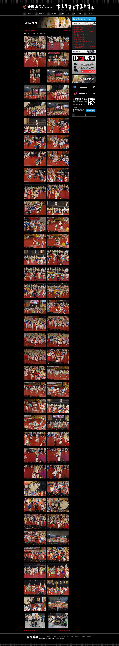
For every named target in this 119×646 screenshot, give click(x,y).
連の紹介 (49, 636)
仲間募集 (83, 636)
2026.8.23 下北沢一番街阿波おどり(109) (83, 26)
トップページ (42, 636)
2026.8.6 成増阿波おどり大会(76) (81, 29)
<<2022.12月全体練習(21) (29, 30)
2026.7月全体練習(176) (79, 37)
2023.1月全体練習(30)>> (65, 30)
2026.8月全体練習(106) (79, 28)
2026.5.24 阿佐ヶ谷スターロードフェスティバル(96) (84, 42)
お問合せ (77, 636)
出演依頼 (89, 636)
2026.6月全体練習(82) (79, 39)
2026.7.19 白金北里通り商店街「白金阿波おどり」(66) (84, 35)
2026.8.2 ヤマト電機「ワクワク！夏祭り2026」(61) (83, 32)
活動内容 (55, 636)
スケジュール (62, 636)
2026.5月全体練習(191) (79, 44)
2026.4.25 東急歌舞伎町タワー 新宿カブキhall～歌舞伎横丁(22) (84, 47)
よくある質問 (70, 636)
